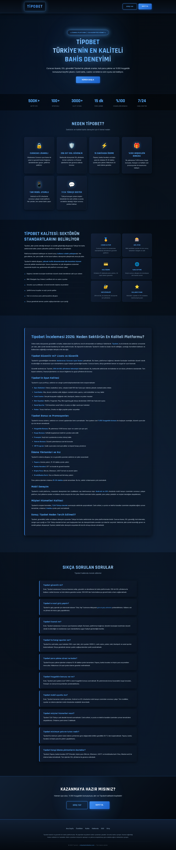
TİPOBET (35, 6)
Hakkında (95, 828)
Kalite (87, 828)
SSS (102, 828)
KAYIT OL (145, 6)
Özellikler (79, 828)
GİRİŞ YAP (129, 6)
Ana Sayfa (70, 828)
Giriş (108, 828)
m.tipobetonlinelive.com (87, 845)
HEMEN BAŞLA (88, 80)
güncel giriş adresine (104, 607)
